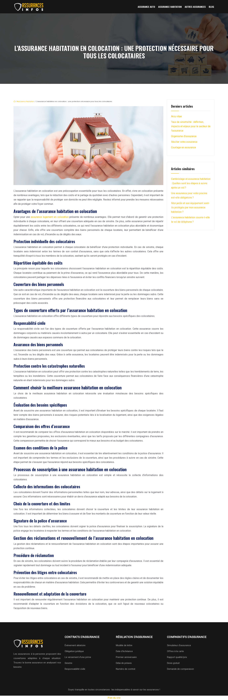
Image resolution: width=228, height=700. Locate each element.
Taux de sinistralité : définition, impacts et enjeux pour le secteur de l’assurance (190, 126)
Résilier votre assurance (184, 141)
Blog (211, 6)
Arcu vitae (176, 116)
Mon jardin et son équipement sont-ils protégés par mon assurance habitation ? (190, 207)
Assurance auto (146, 6)
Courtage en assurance (183, 147)
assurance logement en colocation (49, 216)
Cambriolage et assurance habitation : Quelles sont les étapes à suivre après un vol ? (190, 183)
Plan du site (114, 697)
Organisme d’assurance (184, 136)
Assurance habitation (170, 6)
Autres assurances (195, 6)
